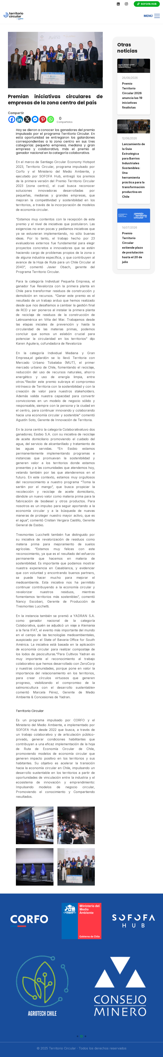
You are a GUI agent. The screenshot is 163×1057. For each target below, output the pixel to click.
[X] (27, 119)
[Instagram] (126, 4)
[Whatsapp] (50, 119)
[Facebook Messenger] (35, 119)
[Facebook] (11, 119)
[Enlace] (13, 16)
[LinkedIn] (118, 4)
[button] (78, 1036)
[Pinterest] (42, 119)
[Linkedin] (19, 119)
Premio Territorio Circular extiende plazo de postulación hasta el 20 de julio (132, 248)
